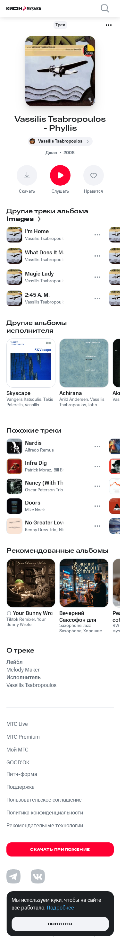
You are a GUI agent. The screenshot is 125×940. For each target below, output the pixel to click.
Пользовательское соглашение (44, 800)
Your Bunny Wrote (35, 613)
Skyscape (18, 393)
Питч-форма (21, 774)
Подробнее (60, 908)
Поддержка (20, 787)
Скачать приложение (60, 849)
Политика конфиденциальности (44, 813)
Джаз (51, 153)
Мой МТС (17, 750)
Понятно (60, 924)
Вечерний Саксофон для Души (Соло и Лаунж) (77, 616)
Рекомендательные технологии (44, 826)
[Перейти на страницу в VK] (38, 876)
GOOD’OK (17, 763)
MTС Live (17, 724)
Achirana (70, 393)
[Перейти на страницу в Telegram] (13, 876)
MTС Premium (23, 737)
